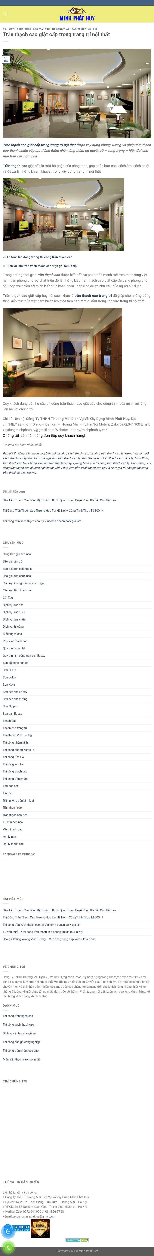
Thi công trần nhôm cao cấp (21, 1050)
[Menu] (5, 14)
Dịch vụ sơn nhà (13, 605)
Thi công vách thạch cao (18, 1024)
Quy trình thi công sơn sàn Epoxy (24, 655)
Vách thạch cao (13, 829)
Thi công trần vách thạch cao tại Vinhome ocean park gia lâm (42, 925)
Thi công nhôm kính (15, 742)
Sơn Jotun (9, 677)
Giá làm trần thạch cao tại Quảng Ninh (63, 463)
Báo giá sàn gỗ (12, 561)
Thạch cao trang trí (15, 728)
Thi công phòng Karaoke (18, 750)
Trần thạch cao (12, 807)
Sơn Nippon (10, 706)
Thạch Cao (10, 721)
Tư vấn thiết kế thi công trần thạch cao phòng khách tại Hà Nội (43, 932)
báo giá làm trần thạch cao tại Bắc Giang (68, 458)
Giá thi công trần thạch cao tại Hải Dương (117, 463)
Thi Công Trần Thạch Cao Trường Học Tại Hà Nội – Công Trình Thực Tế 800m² (53, 917)
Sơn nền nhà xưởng (15, 699)
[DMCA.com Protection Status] (77, 1240)
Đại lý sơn (9, 837)
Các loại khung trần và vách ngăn (24, 583)
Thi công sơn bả (13, 764)
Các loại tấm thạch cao (17, 590)
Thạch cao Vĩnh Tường (17, 735)
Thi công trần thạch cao (18, 1016)
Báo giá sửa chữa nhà (17, 576)
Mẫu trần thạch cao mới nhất (21, 1059)
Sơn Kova (9, 684)
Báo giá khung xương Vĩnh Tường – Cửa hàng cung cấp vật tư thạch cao (49, 939)
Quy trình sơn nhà (14, 648)
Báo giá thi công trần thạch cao (23, 453)
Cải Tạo (8, 597)
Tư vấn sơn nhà (13, 822)
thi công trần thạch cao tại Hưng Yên (113, 453)
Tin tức (7, 793)
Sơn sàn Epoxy (12, 713)
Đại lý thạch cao (13, 844)
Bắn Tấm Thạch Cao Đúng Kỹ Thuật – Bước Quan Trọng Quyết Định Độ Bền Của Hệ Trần (59, 910)
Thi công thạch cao (15, 771)
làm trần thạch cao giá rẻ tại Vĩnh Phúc (122, 458)
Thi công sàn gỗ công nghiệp (21, 1042)
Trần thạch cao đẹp (15, 815)
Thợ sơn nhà (11, 786)
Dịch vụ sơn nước (14, 612)
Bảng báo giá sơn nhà (17, 554)
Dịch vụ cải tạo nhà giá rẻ (19, 1033)
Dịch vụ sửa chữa (14, 619)
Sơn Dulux (9, 670)
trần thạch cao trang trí (93, 296)
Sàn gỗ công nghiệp (15, 663)
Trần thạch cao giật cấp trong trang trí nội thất (39, 145)
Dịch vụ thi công (13, 626)
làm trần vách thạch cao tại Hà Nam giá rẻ (97, 468)
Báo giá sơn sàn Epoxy (17, 569)
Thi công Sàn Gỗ (13, 757)
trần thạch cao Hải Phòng (20, 463)
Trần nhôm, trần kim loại (18, 800)
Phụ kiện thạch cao (15, 641)
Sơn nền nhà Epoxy (15, 692)
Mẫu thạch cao (12, 634)
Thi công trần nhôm (15, 779)
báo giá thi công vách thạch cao (67, 453)
